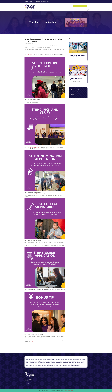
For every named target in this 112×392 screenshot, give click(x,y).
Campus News (78, 58)
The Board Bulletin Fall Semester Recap (76, 79)
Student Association (29, 1)
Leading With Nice (69, 390)
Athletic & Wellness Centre (40, 1)
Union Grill (49, 1)
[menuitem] (55, 10)
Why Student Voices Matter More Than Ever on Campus (77, 56)
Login (72, 95)
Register (72, 94)
